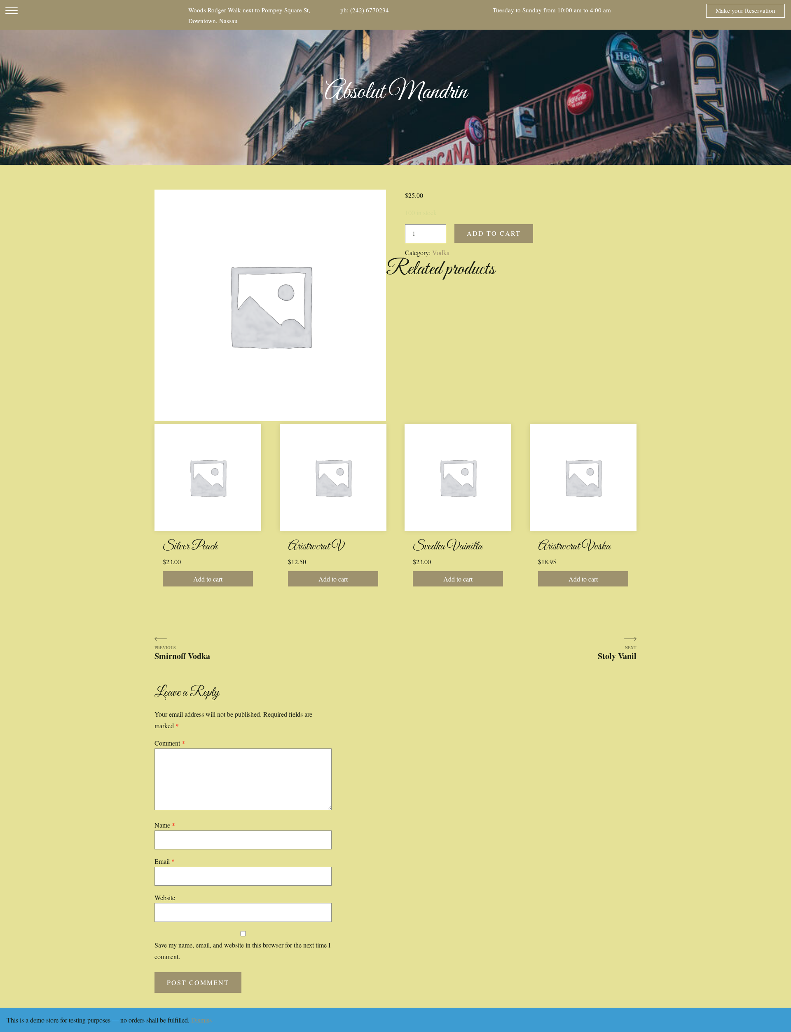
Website (164, 897)
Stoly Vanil (617, 655)
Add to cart (494, 233)
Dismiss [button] (201, 1020)
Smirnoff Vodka (182, 655)
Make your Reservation (745, 10)
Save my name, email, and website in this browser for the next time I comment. (242, 950)
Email (164, 861)
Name (164, 825)
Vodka (440, 252)
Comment (169, 743)
